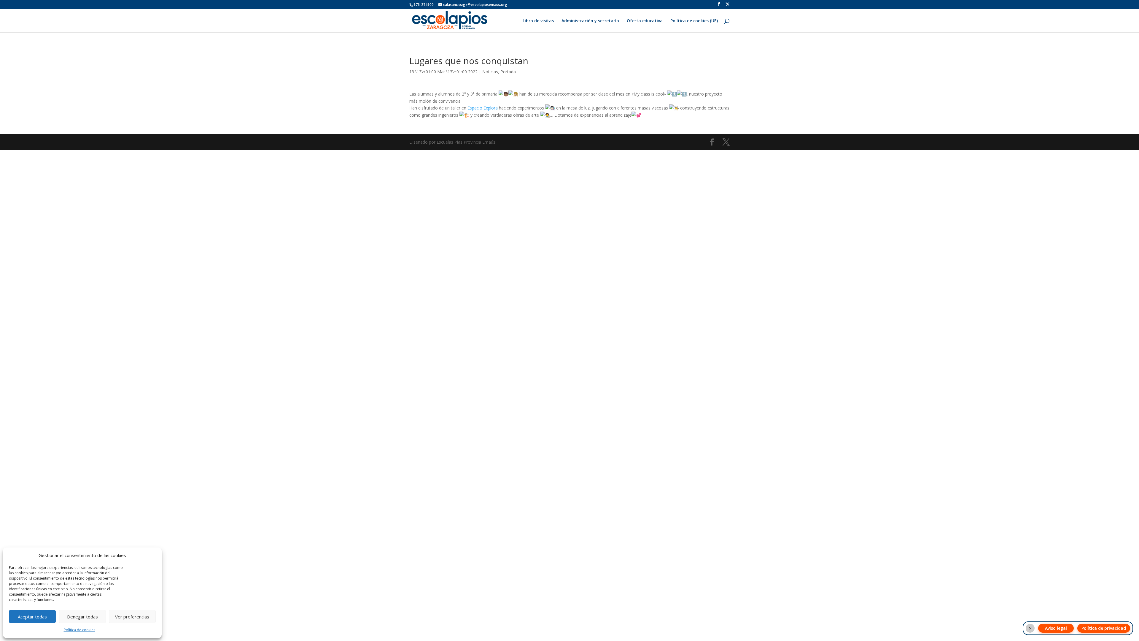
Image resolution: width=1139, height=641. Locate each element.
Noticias (490, 71)
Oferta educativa (645, 21)
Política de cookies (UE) (694, 21)
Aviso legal (1056, 628)
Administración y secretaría (590, 21)
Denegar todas (82, 617)
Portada (508, 71)
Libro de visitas (538, 21)
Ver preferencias (132, 617)
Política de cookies (79, 629)
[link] (482, 108)
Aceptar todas (32, 617)
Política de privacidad (1103, 628)
